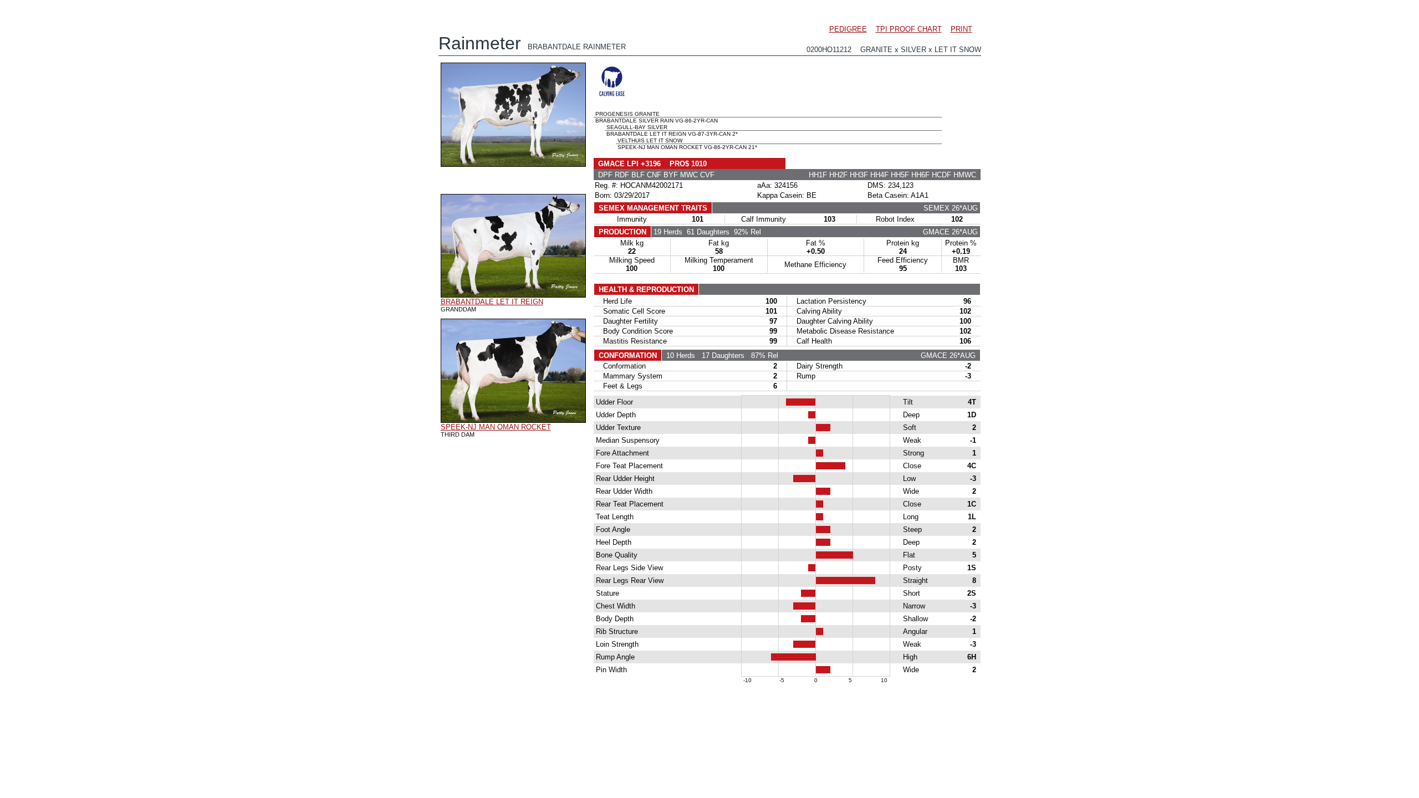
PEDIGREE (848, 29)
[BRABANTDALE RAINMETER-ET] (513, 164)
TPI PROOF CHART (909, 29)
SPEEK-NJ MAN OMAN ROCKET (496, 427)
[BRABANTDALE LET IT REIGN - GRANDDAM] (513, 294)
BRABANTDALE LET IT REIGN (492, 302)
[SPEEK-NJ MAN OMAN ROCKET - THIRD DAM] (513, 420)
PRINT (961, 29)
